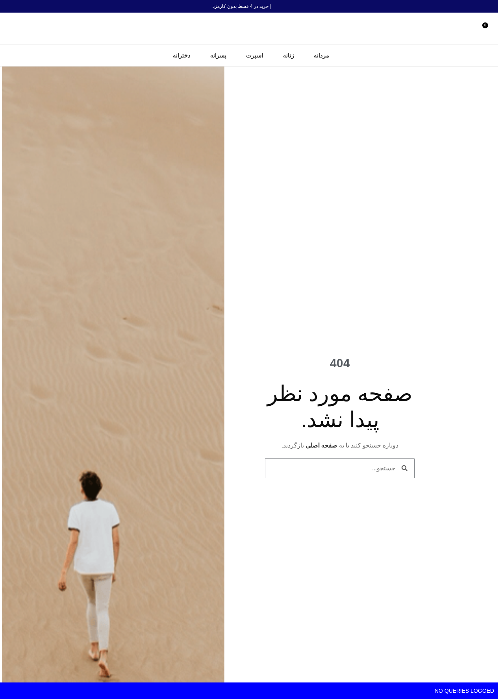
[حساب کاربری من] (472, 28)
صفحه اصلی (321, 445)
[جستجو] (9, 28)
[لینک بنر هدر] (249, 6)
